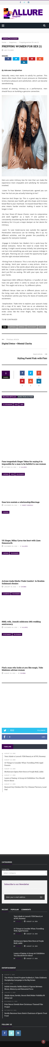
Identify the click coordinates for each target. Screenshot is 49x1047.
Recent (5, 909)
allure (18, 958)
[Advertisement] (24, 706)
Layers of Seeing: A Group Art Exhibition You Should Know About (29, 954)
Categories (5, 869)
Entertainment (7, 634)
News (21, 404)
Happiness (5, 38)
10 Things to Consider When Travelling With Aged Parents (23, 32)
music (16, 404)
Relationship (32, 327)
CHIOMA (23, 587)
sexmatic (41, 327)
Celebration (6, 594)
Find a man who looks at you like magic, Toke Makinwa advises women (22, 668)
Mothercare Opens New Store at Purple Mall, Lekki (29, 942)
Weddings (5, 512)
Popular (15, 909)
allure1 (24, 467)
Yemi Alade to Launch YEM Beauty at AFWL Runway (21, 29)
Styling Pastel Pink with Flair (32, 358)
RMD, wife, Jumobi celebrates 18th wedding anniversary (21, 622)
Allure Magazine (7, 404)
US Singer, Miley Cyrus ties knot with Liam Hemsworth (21, 541)
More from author (25, 397)
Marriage (21, 327)
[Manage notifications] (43, 1042)
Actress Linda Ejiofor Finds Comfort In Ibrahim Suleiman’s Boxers (23, 582)
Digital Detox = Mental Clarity (17, 343)
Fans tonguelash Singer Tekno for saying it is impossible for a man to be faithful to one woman (24, 462)
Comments (26, 909)
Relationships (13, 38)
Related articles (9, 397)
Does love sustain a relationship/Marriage (20, 502)
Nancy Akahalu (27, 505)
